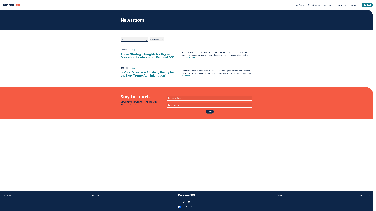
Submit (210, 111)
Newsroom (341, 5)
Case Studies (314, 5)
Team (279, 195)
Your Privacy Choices (188, 207)
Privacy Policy (364, 195)
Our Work (300, 5)
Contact (367, 5)
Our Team (328, 5)
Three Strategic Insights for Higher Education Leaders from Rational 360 (147, 55)
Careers (354, 5)
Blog (133, 49)
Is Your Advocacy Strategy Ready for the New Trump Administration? (147, 74)
